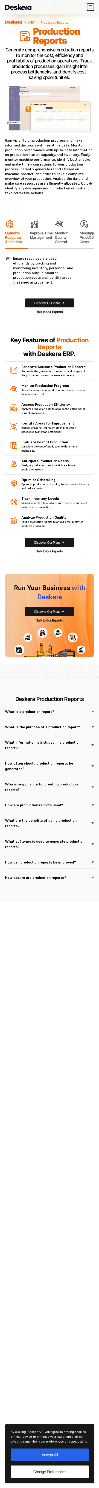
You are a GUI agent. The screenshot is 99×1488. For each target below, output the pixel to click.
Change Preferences (50, 1471)
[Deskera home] (13, 22)
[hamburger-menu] (90, 7)
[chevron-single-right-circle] (90, 234)
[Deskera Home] (18, 7)
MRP (31, 22)
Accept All (50, 1454)
